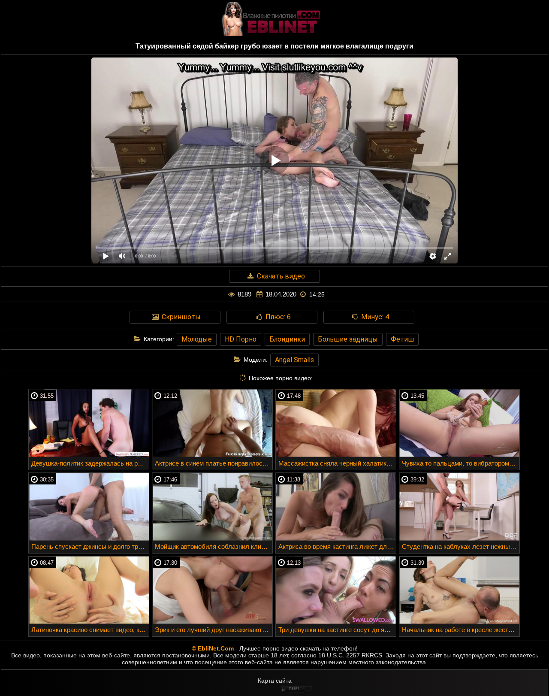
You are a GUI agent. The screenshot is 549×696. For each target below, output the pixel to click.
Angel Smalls (294, 360)
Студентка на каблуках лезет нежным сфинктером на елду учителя (460, 546)
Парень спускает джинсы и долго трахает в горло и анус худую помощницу (90, 546)
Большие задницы (348, 339)
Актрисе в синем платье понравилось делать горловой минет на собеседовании (213, 463)
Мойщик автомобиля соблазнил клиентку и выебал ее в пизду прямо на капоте (213, 546)
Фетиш (402, 339)
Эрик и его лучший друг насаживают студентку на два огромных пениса (213, 629)
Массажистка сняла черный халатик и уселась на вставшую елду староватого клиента (337, 463)
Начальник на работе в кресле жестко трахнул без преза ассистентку (460, 629)
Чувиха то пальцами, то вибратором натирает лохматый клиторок (460, 463)
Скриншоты (180, 317)
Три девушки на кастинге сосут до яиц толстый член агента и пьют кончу (337, 629)
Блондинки (287, 339)
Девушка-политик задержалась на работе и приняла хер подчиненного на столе (90, 463)
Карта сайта (275, 680)
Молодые (196, 339)
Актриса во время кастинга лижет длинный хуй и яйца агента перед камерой (337, 546)
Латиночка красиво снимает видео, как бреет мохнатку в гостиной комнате (90, 629)
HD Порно (240, 339)
